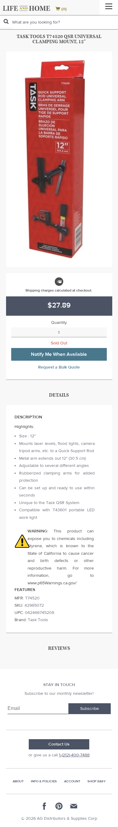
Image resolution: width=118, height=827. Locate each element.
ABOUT (18, 781)
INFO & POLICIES (44, 781)
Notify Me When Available (59, 354)
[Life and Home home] (26, 8)
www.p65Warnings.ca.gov (51, 583)
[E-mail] (73, 806)
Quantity (59, 323)
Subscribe (89, 708)
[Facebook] (44, 806)
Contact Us (59, 744)
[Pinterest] (59, 806)
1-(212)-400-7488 (74, 755)
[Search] (6, 21)
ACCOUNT (72, 781)
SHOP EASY (96, 781)
